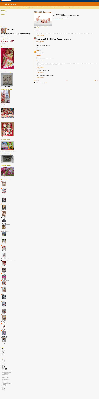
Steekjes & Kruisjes (5, 323)
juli (2, 386)
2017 (3, 361)
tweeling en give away (5, 382)
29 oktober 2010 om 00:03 (40, 77)
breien (38, 27)
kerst (1, 352)
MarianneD (38, 55)
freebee (2, 351)
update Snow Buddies (5, 381)
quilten (2, 354)
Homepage (66, 80)
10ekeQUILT (4, 181)
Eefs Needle (4, 238)
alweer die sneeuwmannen (6, 379)
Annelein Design (4, 188)
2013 (3, 364)
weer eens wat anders (5, 377)
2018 (3, 360)
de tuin (3, 378)
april (3, 389)
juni (3, 387)
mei (3, 388)
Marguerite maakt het (5, 280)
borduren (2, 349)
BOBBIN (3, 197)
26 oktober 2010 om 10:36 (40, 35)
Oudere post (96, 80)
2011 (3, 366)
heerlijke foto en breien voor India (6, 372)
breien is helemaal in (5, 374)
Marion (37, 50)
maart (3, 390)
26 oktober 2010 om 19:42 (40, 67)
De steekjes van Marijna (6, 224)
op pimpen (3, 376)
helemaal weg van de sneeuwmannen (7, 383)
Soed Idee (3, 321)
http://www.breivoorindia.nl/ (57, 18)
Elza (7, 28)
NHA (1, 348)
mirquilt (3, 294)
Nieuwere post (36, 80)
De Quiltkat (4, 217)
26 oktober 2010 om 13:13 (40, 41)
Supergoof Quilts (4, 337)
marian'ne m (4, 287)
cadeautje (2, 350)
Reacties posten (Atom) (43, 82)
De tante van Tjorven (5, 231)
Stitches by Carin (5, 330)
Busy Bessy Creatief (5, 210)
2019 (3, 359)
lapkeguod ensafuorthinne (6, 273)
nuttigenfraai (4, 301)
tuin (1, 355)
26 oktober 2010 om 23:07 (40, 72)
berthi (37, 68)
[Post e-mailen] (47, 26)
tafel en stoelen (4, 371)
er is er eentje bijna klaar (5, 373)
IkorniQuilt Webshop (5, 258)
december (3, 368)
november (3, 369)
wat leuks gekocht (4, 384)
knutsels (2, 353)
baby (36, 27)
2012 (3, 365)
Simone (37, 36)
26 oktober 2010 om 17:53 (40, 60)
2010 (3, 367)
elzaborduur (11, 4)
